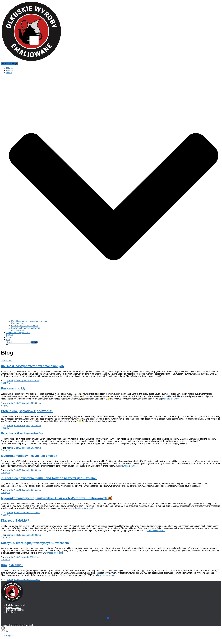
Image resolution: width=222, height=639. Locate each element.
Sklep (8, 337)
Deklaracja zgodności (16, 610)
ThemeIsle (29, 625)
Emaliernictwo (17, 323)
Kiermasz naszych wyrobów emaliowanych (32, 366)
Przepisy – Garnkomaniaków (22, 433)
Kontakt (9, 335)
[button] (113, 319)
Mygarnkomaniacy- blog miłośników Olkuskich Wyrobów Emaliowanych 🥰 (56, 498)
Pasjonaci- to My (13, 388)
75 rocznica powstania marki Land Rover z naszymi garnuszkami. (49, 478)
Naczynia (5, 383)
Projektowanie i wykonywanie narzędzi (29, 321)
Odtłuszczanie (17, 330)
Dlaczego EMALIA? (15, 520)
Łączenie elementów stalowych (25, 328)
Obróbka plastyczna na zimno (24, 326)
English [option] (9, 636)
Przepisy (5, 428)
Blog (8, 339)
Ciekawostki (6, 360)
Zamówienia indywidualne (18, 333)
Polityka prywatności (15, 605)
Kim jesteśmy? (12, 565)
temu (26, 380)
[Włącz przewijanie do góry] (3, 628)
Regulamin (11, 612)
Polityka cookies (13, 607)
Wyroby (9, 70)
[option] (113, 636)
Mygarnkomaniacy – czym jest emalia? (29, 455)
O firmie (9, 68)
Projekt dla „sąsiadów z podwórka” (27, 411)
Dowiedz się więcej (171, 399)
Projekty (4, 405)
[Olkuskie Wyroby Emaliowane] (31, 61)
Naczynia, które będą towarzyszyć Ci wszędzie (35, 543)
